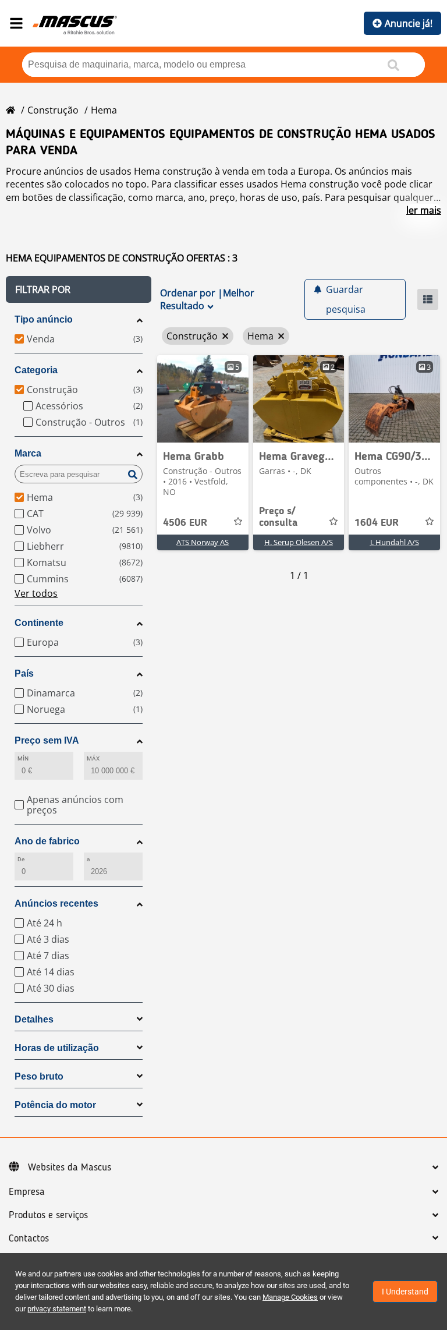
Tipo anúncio (44, 319)
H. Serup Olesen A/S (298, 542)
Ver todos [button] (36, 593)
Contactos (29, 1238)
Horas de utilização (57, 1048)
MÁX (93, 758)
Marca (28, 453)
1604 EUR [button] (376, 523)
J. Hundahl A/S (394, 542)
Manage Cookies (290, 1297)
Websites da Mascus (69, 1167)
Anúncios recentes (56, 903)
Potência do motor (55, 1105)
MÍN (23, 758)
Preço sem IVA (47, 740)
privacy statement (56, 1308)
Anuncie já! (408, 23)
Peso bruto (39, 1076)
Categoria (36, 370)
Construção (53, 110)
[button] (78, 289)
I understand (405, 1291)
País (24, 673)
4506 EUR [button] (185, 523)
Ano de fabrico (47, 841)
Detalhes (34, 1019)
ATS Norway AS (202, 542)
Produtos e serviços (48, 1215)
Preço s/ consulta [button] (278, 517)
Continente (39, 623)
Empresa (27, 1192)
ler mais (423, 210)
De (20, 859)
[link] (203, 399)
